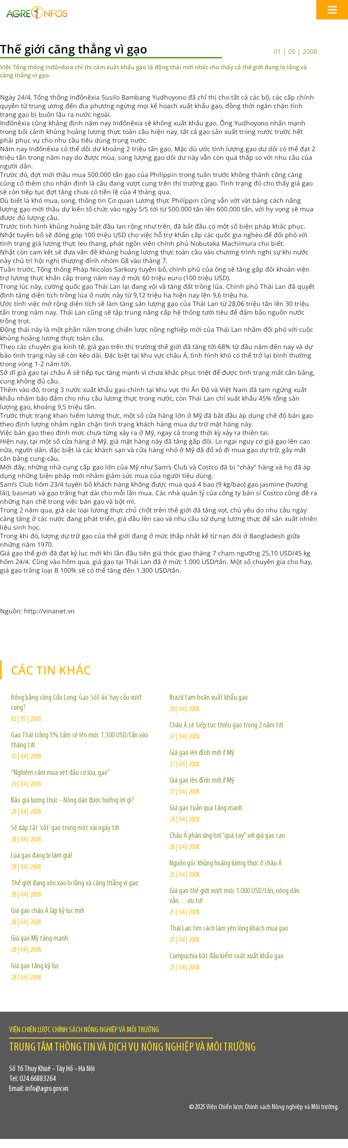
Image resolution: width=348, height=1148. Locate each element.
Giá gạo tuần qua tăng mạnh (205, 808)
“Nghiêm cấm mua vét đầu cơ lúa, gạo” (60, 773)
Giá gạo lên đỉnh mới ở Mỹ (201, 753)
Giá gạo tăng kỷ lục (35, 966)
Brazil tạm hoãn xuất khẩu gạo (208, 698)
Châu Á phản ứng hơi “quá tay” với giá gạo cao (227, 836)
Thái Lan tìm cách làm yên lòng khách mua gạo (228, 929)
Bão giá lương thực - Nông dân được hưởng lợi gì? (72, 801)
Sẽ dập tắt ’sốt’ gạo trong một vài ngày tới (65, 828)
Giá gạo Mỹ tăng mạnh (39, 939)
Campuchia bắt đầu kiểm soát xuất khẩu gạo (226, 956)
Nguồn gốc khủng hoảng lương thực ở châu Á (225, 864)
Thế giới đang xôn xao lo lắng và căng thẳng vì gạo (74, 884)
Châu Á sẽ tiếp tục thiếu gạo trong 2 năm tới (226, 726)
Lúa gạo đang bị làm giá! (41, 856)
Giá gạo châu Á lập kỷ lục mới (47, 911)
